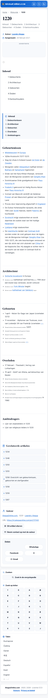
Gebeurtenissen (14, 120)
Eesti (6, 670)
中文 (5, 655)
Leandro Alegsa (18, 34)
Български (8, 641)
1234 (7, 452)
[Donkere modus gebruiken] (44, 4)
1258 (7, 487)
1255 (7, 471)
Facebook (14, 553)
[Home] (34, 4)
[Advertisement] (24, 50)
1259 (7, 493)
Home (4, 12)
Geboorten (12, 128)
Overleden (12, 131)
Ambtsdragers (13, 135)
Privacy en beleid (28, 690)
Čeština (7, 646)
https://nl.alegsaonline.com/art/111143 (23, 520)
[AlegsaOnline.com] (16, 4)
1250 (7, 465)
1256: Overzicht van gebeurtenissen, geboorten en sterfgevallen (20, 479)
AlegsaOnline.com (10, 515)
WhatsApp (34, 547)
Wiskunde (14, 12)
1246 (7, 458)
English (7, 675)
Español (7, 665)
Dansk (6, 651)
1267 (7, 500)
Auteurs (16, 690)
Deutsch (7, 660)
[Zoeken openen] (39, 4)
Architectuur (13, 124)
